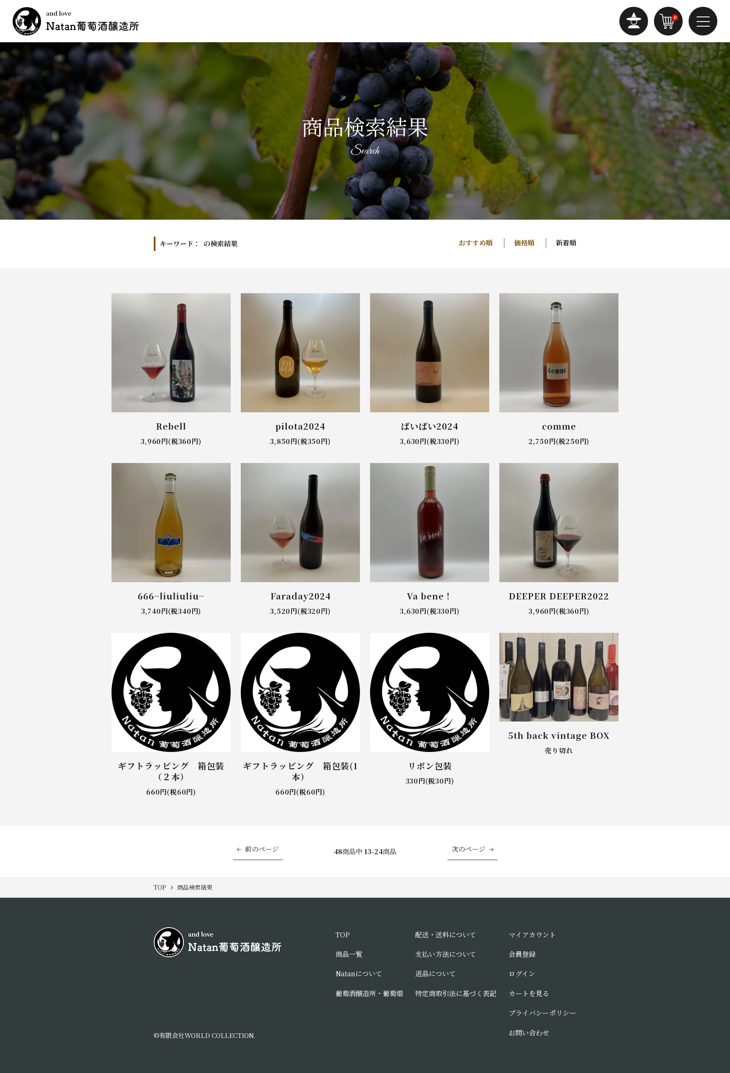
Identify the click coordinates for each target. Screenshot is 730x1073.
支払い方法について (445, 954)
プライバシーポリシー (542, 1013)
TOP (342, 935)
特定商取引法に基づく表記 (455, 993)
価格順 (524, 243)
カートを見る (529, 993)
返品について (435, 973)
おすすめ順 (476, 243)
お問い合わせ (529, 1033)
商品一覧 (348, 954)
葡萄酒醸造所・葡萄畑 (369, 993)
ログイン (522, 973)
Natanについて (358, 973)
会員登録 (522, 954)
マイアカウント (532, 935)
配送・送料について (445, 935)
